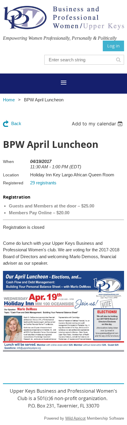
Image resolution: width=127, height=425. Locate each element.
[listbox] (98, 123)
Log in (113, 46)
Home (9, 99)
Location (11, 174)
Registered (13, 182)
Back (16, 123)
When (8, 161)
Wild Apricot (75, 418)
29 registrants (43, 182)
